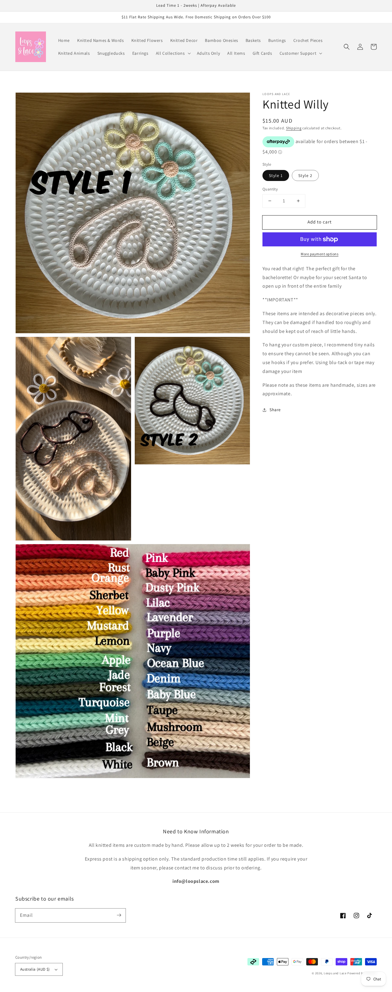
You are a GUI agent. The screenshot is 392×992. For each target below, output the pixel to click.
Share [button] (275, 409)
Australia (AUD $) (35, 969)
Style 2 (305, 175)
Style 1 (276, 175)
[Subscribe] (119, 915)
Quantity (270, 189)
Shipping (294, 128)
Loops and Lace (335, 973)
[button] (172, 53)
